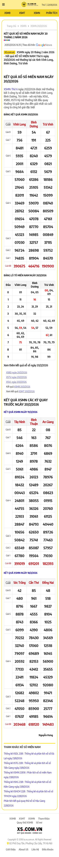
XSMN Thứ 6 (11, 89)
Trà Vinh (48, 124)
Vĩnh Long (19, 124)
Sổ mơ (39, 822)
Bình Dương (34, 124)
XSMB (7, 12)
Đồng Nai (48, 582)
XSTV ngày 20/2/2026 (16, 377)
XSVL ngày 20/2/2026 (16, 381)
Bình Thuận (34, 422)
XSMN (37, 12)
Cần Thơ (34, 582)
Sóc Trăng (20, 582)
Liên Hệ (35, 849)
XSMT (22, 12)
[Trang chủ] (29, 4)
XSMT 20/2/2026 (27, 391)
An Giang (48, 422)
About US (23, 849)
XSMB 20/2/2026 (22, 386)
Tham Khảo (44, 818)
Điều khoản (47, 849)
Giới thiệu (11, 849)
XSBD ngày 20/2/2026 (16, 372)
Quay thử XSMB (25, 822)
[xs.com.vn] (29, 831)
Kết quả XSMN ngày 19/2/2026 (20, 412)
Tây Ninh (19, 422)
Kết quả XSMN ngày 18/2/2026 (20, 572)
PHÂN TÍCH (51, 12)
